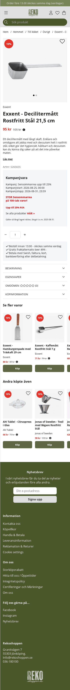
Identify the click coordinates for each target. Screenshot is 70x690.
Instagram (10, 616)
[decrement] (5, 234)
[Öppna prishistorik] (24, 129)
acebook (10, 610)
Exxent (7, 107)
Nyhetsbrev (10, 621)
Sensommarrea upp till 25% (34, 184)
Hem (5, 32)
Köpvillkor (9, 529)
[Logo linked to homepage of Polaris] (33, 12)
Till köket (33, 32)
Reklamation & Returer (18, 546)
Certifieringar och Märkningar (23, 587)
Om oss (8, 593)
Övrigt (46, 32)
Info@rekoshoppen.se (17, 658)
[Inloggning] (51, 12)
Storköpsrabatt (13, 570)
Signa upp (35, 499)
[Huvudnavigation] (6, 12)
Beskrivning (13, 268)
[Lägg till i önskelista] (63, 41)
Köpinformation (16, 294)
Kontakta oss (11, 524)
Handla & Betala (14, 535)
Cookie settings (13, 552)
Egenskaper (13, 277)
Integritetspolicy (14, 581)
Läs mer (8, 159)
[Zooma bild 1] (35, 70)
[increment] (24, 234)
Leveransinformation (17, 541)
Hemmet (18, 32)
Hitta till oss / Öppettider (19, 576)
